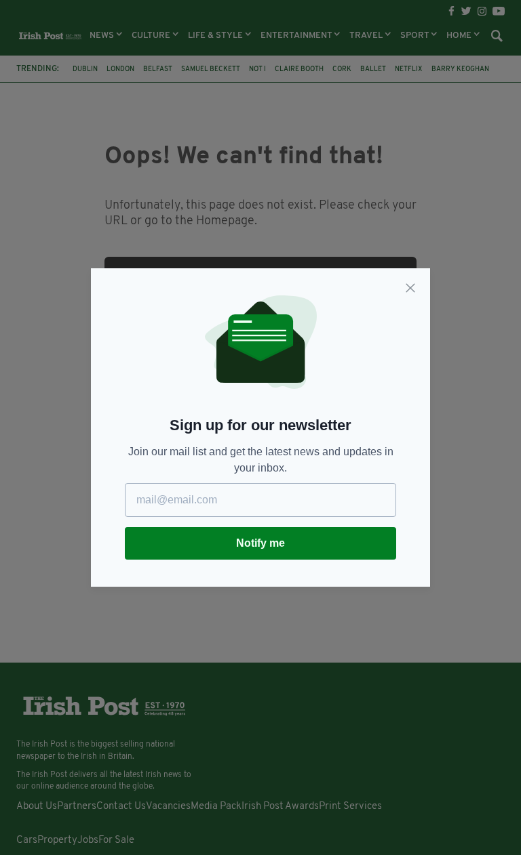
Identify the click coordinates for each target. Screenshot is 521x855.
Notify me (260, 543)
